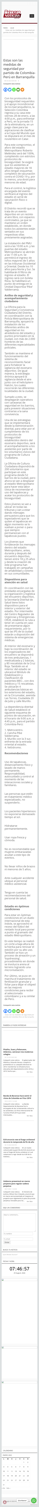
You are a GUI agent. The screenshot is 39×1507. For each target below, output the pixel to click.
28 (20, 1480)
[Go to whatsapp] (34, 1500)
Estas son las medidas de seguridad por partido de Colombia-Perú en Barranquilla (18, 1016)
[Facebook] (5, 88)
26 (12, 1480)
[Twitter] (10, 88)
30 (28, 1480)
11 (8, 1471)
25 (8, 1480)
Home (5, 28)
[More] (22, 88)
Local (12, 28)
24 (4, 1480)
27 (16, 1480)
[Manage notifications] (4, 1502)
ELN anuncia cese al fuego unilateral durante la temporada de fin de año (19, 1140)
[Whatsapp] (14, 88)
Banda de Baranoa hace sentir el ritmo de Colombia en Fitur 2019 (17, 1097)
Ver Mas (30, 1072)
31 (4, 1485)
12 (12, 1471)
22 (24, 1476)
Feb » (8, 1488)
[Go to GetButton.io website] (33, 1504)
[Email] (18, 88)
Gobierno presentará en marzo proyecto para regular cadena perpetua (16, 1183)
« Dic (3, 1488)
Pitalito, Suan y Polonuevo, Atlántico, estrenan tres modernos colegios (18, 1052)
